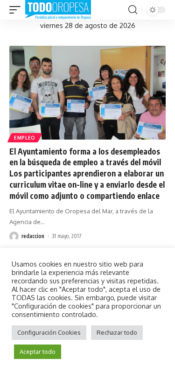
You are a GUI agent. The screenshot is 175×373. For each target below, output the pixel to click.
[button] (17, 10)
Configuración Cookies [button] (49, 332)
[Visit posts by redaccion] (14, 236)
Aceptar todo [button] (38, 351)
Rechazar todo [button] (117, 332)
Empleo (24, 138)
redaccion (32, 235)
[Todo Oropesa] (58, 10)
